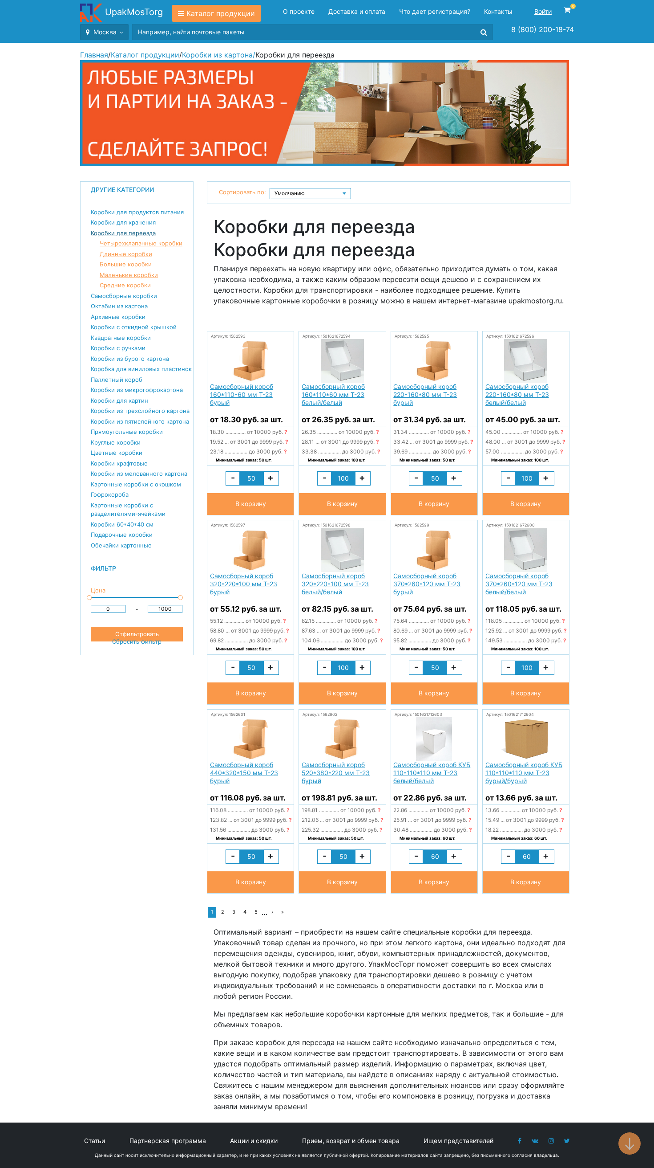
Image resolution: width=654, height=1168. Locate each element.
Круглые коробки (116, 442)
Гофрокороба (110, 494)
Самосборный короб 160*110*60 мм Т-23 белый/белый (333, 394)
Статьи (94, 1140)
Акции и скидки (254, 1140)
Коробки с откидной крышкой (134, 327)
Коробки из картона (217, 54)
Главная (94, 54)
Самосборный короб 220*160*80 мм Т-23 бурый (425, 394)
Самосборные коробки (124, 295)
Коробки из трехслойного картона (140, 410)
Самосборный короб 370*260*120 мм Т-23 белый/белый (519, 584)
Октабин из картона (119, 306)
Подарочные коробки (122, 534)
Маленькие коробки (129, 274)
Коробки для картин (119, 400)
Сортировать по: (242, 192)
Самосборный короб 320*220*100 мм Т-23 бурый (243, 584)
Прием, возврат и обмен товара (351, 1140)
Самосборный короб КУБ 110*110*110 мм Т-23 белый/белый (431, 772)
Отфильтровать (137, 633)
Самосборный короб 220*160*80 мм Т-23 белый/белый (517, 394)
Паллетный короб (116, 379)
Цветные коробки (116, 452)
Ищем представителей (458, 1140)
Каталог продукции (220, 13)
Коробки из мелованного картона (139, 473)
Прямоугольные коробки (127, 431)
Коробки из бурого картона (130, 358)
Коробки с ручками (118, 347)
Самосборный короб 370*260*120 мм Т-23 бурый (426, 584)
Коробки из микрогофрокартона (137, 389)
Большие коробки (126, 264)
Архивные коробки (118, 316)
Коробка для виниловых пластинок (141, 368)
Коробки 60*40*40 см (122, 524)
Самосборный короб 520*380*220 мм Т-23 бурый (336, 772)
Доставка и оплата (356, 11)
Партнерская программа (167, 1140)
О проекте (299, 11)
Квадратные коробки (121, 337)
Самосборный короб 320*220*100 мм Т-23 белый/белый (335, 584)
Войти (543, 11)
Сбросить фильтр (136, 641)
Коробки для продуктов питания (137, 212)
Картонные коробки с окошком (136, 484)
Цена (98, 590)
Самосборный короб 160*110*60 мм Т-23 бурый (241, 394)
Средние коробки (125, 285)
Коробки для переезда (123, 233)
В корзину (250, 503)
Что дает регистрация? (434, 11)
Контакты (498, 11)
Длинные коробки (126, 253)
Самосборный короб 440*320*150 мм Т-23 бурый (244, 772)
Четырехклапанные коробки (141, 243)
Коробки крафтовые (119, 463)
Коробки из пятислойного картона (140, 421)
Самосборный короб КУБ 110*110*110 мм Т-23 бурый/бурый (523, 772)
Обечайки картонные (121, 545)
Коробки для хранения (123, 222)
